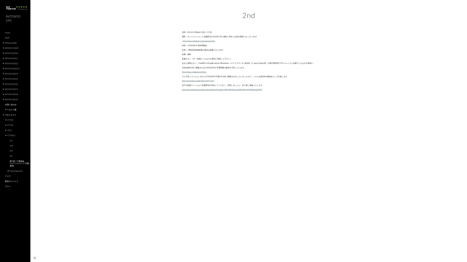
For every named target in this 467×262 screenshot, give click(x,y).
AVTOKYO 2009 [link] (11, 48)
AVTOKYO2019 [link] (11, 99)
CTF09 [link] (10, 120)
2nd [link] (11, 145)
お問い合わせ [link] (11, 104)
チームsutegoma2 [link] (14, 171)
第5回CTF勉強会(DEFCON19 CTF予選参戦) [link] (19, 163)
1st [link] (11, 140)
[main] (249, 15)
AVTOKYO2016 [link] (11, 84)
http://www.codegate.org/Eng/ (194, 72)
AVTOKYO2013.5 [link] (12, 68)
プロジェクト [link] (11, 115)
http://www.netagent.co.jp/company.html (199, 41)
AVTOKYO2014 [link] (11, 74)
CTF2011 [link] (11, 135)
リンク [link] (8, 176)
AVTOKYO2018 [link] (11, 94)
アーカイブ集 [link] (11, 109)
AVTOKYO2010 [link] (11, 53)
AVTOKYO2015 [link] (11, 79)
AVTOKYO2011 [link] (11, 58)
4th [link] (11, 156)
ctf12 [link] (9, 130)
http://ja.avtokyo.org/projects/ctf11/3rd (198, 81)
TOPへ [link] (8, 186)
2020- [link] (7, 38)
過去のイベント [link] (11, 181)
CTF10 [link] (10, 125)
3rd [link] (11, 151)
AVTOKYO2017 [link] (11, 89)
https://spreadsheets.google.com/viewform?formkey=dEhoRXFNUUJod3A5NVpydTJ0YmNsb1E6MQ (222, 90)
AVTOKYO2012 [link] (11, 63)
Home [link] (7, 32)
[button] (464, 3)
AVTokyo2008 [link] (11, 43)
